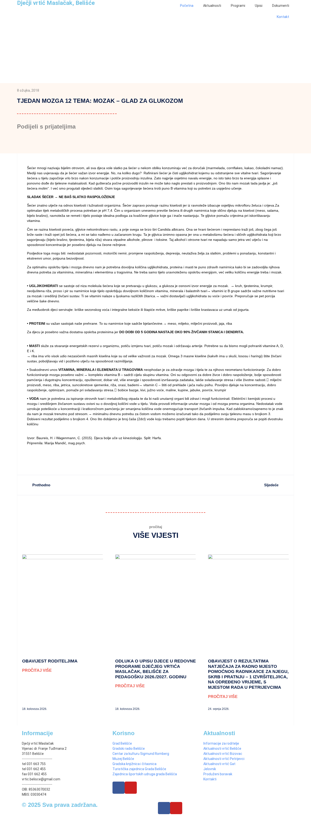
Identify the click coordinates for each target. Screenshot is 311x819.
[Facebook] (118, 788)
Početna (186, 6)
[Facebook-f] (164, 808)
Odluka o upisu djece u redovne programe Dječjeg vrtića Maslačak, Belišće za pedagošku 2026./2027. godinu (155, 669)
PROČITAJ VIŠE (37, 670)
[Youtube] (131, 788)
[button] (23, 141)
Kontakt (283, 17)
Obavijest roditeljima (50, 661)
